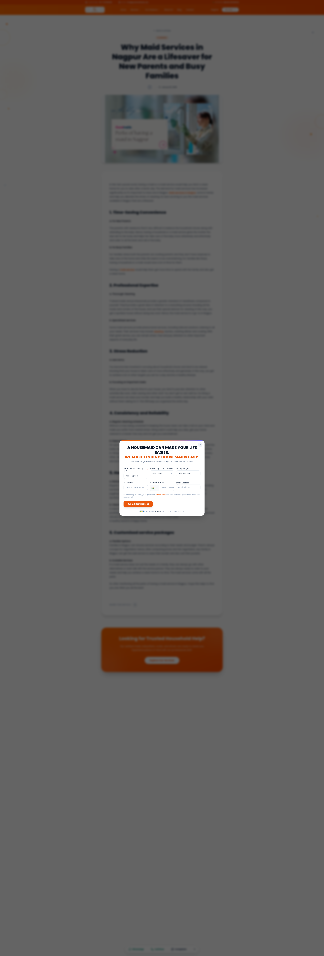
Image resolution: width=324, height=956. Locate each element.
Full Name (129, 482)
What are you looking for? (136, 469)
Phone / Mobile (157, 482)
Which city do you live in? (162, 468)
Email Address (182, 483)
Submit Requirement (138, 503)
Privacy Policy (160, 495)
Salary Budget (183, 468)
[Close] (200, 444)
